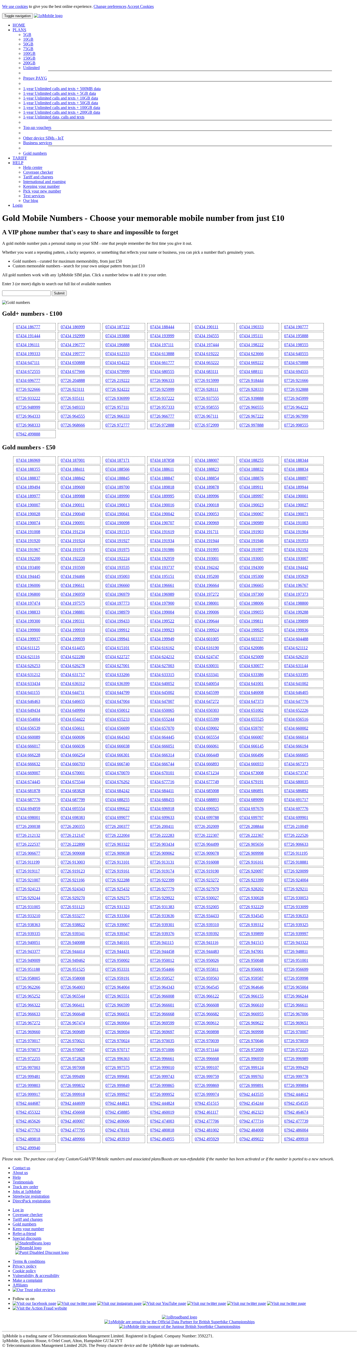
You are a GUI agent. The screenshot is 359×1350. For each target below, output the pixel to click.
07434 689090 (251, 799)
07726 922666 (28, 389)
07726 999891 (251, 1085)
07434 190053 (207, 514)
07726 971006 (162, 1049)
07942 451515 (207, 1103)
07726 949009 (28, 960)
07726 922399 (162, 880)
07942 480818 (162, 1130)
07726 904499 (207, 844)
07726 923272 (207, 880)
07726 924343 (73, 889)
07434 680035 (296, 782)
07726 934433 (207, 915)
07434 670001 (73, 773)
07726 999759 (207, 1076)
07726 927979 (207, 889)
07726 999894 (296, 1085)
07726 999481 (28, 1076)
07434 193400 (28, 567)
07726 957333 (162, 407)
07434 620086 (251, 648)
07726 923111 (72, 389)
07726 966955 (251, 1014)
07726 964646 (251, 987)
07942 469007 (73, 1121)
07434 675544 (73, 782)
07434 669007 (28, 773)
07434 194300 (251, 567)
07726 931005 (28, 907)
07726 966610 (251, 1005)
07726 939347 (117, 933)
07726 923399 (251, 880)
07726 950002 (117, 960)
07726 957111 (117, 407)
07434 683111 (206, 371)
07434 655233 (117, 719)
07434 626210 (296, 657)
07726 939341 (73, 933)
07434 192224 (117, 558)
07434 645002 (162, 692)
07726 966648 (73, 1014)
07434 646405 (296, 692)
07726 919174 (162, 871)
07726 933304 (117, 915)
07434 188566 (117, 469)
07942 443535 (251, 1094)
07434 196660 (117, 585)
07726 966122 (207, 996)
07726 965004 (296, 987)
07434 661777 (162, 362)
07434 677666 (73, 371)
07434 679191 (251, 782)
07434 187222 (117, 327)
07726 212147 (73, 835)
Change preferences (110, 6)
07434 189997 (251, 496)
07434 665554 (207, 737)
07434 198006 (251, 603)
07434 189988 (73, 496)
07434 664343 (117, 737)
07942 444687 (28, 1103)
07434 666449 (207, 755)
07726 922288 (117, 880)
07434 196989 (162, 594)
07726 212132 (28, 835)
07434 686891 (251, 790)
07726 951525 (73, 969)
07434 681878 (28, 790)
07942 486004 (296, 1130)
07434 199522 (162, 621)
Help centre (32, 167)
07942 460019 (162, 1112)
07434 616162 (162, 648)
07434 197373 (296, 594)
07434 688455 (162, 799)
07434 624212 (162, 657)
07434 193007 (296, 558)
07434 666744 (162, 764)
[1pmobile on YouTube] (164, 1303)
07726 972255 (28, 1058)
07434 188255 (251, 460)
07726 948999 (28, 407)
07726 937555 (207, 398)
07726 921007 (28, 880)
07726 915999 (207, 380)
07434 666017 (28, 746)
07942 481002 (207, 1130)
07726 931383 (162, 907)
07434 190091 (73, 523)
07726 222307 (207, 835)
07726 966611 (296, 1005)
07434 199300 (28, 621)
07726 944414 (73, 951)
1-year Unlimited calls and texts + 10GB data (60, 98)
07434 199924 (207, 630)
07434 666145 (251, 746)
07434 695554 (73, 808)
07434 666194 (296, 746)
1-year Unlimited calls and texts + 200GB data (61, 112)
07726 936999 (117, 398)
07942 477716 (251, 1121)
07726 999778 (296, 1076)
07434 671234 (207, 773)
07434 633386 (251, 674)
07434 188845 (117, 478)
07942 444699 (73, 1103)
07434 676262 (117, 782)
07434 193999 (162, 336)
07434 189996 (207, 496)
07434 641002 (296, 683)
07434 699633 (162, 817)
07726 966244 (296, 996)
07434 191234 (73, 531)
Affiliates (20, 1285)
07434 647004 (117, 701)
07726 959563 (207, 978)
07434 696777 (28, 380)
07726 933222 (28, 398)
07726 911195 (296, 853)
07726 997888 (251, 425)
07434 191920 (28, 540)
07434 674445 (28, 782)
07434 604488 (296, 639)
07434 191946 (251, 540)
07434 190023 (251, 505)
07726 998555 (296, 425)
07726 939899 (251, 933)
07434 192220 (73, 558)
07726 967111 (206, 416)
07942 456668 (73, 1112)
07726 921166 (73, 880)
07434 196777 (73, 344)
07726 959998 (296, 978)
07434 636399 (117, 683)
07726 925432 (117, 889)
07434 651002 (251, 710)
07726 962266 (28, 987)
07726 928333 (251, 389)
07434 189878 (207, 487)
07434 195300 (251, 576)
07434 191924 (73, 540)
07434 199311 (73, 621)
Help (17, 1177)
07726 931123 (73, 907)
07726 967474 (73, 1023)
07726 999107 (207, 1067)
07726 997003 (28, 1067)
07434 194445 (28, 576)
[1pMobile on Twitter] (76, 1303)
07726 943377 (28, 951)
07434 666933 (251, 764)
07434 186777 (28, 327)
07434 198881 (73, 612)
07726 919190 (207, 871)
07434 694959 (28, 808)
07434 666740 (117, 764)
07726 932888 (296, 389)
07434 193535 (117, 567)
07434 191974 (73, 549)
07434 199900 (28, 630)
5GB (27, 34)
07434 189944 (296, 487)
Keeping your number (41, 186)
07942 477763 (28, 1130)
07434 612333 (117, 353)
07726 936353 (296, 915)
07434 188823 (207, 469)
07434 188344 (296, 460)
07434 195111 (251, 336)
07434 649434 (28, 710)
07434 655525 (251, 719)
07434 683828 (73, 790)
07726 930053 (296, 898)
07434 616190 (207, 648)
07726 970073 (28, 1049)
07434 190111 (206, 327)
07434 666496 (251, 755)
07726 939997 (296, 933)
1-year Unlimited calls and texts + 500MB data (62, 88)
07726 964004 (117, 987)
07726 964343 (162, 987)
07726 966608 (207, 1005)
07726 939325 (296, 924)
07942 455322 (28, 1112)
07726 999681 (117, 1076)
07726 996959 (251, 1058)
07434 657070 (162, 728)
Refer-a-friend (24, 1233)
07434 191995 (207, 549)
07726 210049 (296, 826)
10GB (28, 39)
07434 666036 (73, 746)
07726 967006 (296, 1014)
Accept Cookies (140, 6)
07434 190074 (28, 523)
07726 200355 (73, 826)
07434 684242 (117, 790)
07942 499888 (28, 434)
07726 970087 (73, 1049)
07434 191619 (162, 531)
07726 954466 (162, 969)
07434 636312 (73, 683)
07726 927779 (162, 889)
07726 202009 (207, 826)
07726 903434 (162, 844)
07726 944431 (117, 951)
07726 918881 (296, 862)
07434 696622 (117, 808)
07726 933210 (28, 915)
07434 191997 (251, 549)
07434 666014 (296, 737)
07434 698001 (28, 817)
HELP (18, 162)
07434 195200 (207, 576)
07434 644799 (117, 692)
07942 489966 (73, 1139)
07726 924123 (28, 889)
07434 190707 (162, 523)
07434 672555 (28, 371)
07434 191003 (296, 523)
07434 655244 (162, 719)
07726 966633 (28, 1014)
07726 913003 (73, 862)
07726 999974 (207, 1094)
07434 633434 (28, 683)
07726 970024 (117, 1041)
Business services (37, 143)
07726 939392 (207, 933)
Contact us (21, 1168)
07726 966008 (162, 996)
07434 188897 (296, 478)
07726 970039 (207, 1041)
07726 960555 (251, 407)
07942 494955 (162, 1139)
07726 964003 (73, 987)
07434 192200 (28, 558)
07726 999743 (162, 1076)
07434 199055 (251, 612)
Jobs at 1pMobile (27, 1191)
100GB (29, 53)
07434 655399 (207, 719)
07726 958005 (28, 978)
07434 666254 (73, 755)
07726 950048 (251, 960)
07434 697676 (251, 808)
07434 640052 (162, 683)
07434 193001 (207, 558)
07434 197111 (162, 344)
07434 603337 (251, 639)
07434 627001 (117, 665)
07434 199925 (251, 630)
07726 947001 (251, 951)
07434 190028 (28, 514)
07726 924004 (296, 880)
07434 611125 (28, 648)
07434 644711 (73, 692)
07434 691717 (296, 799)
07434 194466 (73, 576)
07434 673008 (251, 773)
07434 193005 (251, 558)
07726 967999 (296, 416)
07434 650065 (162, 710)
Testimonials (23, 1182)
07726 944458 (162, 951)
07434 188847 (162, 478)
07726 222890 (73, 844)
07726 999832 (73, 1085)
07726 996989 (296, 1058)
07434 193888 (117, 336)
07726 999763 (251, 1076)
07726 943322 (296, 942)
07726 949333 (73, 407)
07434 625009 (251, 657)
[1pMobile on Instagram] (119, 1303)
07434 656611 (73, 728)
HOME (19, 25)
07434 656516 (296, 719)
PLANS (19, 30)
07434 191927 (117, 540)
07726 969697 (162, 1032)
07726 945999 (296, 398)
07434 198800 (296, 603)
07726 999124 (251, 1067)
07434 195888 (296, 336)
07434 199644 (207, 621)
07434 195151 (162, 576)
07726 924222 (117, 389)
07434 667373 (296, 764)
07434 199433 (117, 621)
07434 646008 (251, 692)
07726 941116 (206, 942)
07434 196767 (296, 585)
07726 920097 (251, 871)
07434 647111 (28, 362)
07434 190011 (73, 505)
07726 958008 (73, 978)
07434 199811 (251, 621)
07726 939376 (162, 933)
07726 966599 (117, 1005)
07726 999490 (73, 1076)
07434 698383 (73, 817)
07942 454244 (251, 1103)
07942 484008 (251, 1130)
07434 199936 (296, 630)
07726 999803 (28, 1085)
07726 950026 (207, 960)
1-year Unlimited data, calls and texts (53, 117)
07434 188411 (73, 469)
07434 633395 (296, 674)
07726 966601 (162, 1005)
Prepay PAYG (35, 78)
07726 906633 (296, 844)
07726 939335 (28, 933)
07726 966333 (117, 416)
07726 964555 (73, 416)
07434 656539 (28, 728)
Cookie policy (24, 1271)
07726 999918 (73, 1094)
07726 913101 (117, 862)
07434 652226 (296, 710)
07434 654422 (73, 719)
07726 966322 (28, 1005)
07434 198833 (28, 612)
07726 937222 (162, 398)
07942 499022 (251, 1139)
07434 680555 (162, 371)
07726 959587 (251, 978)
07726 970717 (117, 1049)
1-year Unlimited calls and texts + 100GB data (61, 107)
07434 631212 (28, 674)
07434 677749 (207, 782)
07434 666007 (251, 737)
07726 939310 (207, 924)
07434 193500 (73, 567)
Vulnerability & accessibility (36, 1275)
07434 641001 (251, 683)
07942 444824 (162, 1103)
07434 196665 (251, 585)
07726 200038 (28, 826)
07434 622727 (117, 657)
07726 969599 (162, 1023)
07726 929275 (117, 898)
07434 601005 (207, 639)
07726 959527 (162, 978)
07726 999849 (117, 1085)
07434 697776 (296, 808)
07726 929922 (162, 898)
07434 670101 (162, 773)
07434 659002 (207, 728)
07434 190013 (117, 505)
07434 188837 (28, 478)
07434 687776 (28, 799)
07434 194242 (207, 567)
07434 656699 (117, 728)
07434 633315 (162, 674)
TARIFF (20, 158)
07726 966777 (162, 416)
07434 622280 (73, 657)
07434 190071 (296, 514)
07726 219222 (117, 380)
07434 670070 (117, 773)
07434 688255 (117, 799)
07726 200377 (117, 826)
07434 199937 (28, 639)
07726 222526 (296, 835)
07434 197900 (162, 603)
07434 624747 (207, 657)
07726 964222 (296, 407)
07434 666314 (162, 755)
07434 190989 (251, 523)
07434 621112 (296, 648)
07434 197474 (28, 603)
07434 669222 (251, 362)
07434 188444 (162, 327)
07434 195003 (117, 576)
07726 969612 (207, 1023)
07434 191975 (117, 549)
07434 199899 (296, 621)
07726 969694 (117, 1032)
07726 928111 (206, 389)
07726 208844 (251, 826)
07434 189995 (162, 496)
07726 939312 (251, 924)
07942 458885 (117, 1112)
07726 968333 (28, 425)
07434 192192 (296, 549)
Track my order (25, 1187)
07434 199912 (117, 630)
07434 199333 (28, 353)
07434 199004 (162, 612)
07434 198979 (117, 612)
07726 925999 (162, 389)
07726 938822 (73, 924)
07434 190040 (73, 514)
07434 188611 (162, 469)
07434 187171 (117, 460)
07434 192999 (73, 336)
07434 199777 (73, 353)
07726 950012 (162, 960)
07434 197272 (207, 594)
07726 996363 (117, 1058)
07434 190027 (296, 505)
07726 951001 (296, 960)
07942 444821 (117, 1103)
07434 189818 (162, 487)
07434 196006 (28, 585)
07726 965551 (117, 996)
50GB (28, 44)
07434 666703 (73, 764)
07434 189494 (28, 487)
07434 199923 (162, 630)
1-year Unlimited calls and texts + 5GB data (59, 93)
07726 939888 (251, 398)
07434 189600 (73, 487)
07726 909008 (73, 853)
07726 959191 (117, 978)
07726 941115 (162, 942)
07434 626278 (73, 665)
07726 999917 (28, 1094)
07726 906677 (28, 853)
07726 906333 (162, 380)
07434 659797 (251, 728)
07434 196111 (28, 344)
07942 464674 (296, 1112)
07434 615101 (117, 648)
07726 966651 (117, 1014)
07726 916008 (207, 862)
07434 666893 (207, 764)
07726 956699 (296, 969)
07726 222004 (117, 835)
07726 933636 (162, 915)
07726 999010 (162, 1067)
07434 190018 (207, 505)
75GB (28, 48)
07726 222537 (28, 844)
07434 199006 (207, 612)
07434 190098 (117, 523)
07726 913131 (162, 862)
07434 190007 (28, 505)
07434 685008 (207, 790)
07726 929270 (73, 898)
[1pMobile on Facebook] (34, 1303)
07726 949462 (73, 960)
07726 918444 (251, 380)
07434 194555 (207, 336)
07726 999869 (207, 1085)
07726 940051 (28, 942)
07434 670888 (296, 362)
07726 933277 (73, 915)
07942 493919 (117, 1139)
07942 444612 (296, 1094)
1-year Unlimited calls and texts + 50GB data (60, 103)
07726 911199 (28, 862)
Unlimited (31, 67)
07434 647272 (207, 701)
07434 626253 (28, 665)
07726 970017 (28, 1041)
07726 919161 (117, 871)
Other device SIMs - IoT (43, 138)
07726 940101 (117, 942)
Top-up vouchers (37, 127)
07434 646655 (73, 701)
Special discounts (27, 1238)
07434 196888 (117, 344)
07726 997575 (117, 1067)
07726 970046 (251, 1041)
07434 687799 (73, 799)
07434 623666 (251, 353)
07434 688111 (251, 371)
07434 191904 (296, 531)
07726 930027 (207, 898)
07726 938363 (28, 924)
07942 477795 (73, 1130)
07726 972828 (73, 1058)
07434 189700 (117, 487)
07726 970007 (296, 1032)
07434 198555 (296, 344)
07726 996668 (207, 1058)
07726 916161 (251, 862)
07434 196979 (117, 594)
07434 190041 (117, 514)
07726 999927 (117, 1094)
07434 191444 (28, 336)
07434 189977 (28, 496)
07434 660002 (296, 728)
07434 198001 (207, 603)
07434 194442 (296, 567)
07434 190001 (296, 496)
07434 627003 (162, 665)
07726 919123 (73, 871)
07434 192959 (162, 558)
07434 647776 (296, 701)
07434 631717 (73, 674)
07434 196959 (73, 594)
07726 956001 (251, 969)
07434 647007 (162, 701)
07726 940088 (73, 942)
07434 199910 (73, 630)
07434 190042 (162, 514)
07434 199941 (117, 639)
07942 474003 (162, 1121)
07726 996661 (162, 1058)
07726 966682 (207, 1014)
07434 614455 (73, 648)
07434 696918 (162, 808)
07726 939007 (117, 924)
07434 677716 (162, 782)
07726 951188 (28, 969)
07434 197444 (207, 344)
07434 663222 (207, 362)
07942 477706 (207, 1121)
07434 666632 (28, 764)
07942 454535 (296, 1103)
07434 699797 (251, 817)
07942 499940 (28, 1148)
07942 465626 (28, 1121)
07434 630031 (207, 665)
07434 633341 (207, 674)
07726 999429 (296, 1067)
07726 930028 (251, 898)
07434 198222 (251, 344)
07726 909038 (117, 853)
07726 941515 (251, 942)
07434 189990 (117, 496)
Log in (18, 1210)
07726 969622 (251, 1023)
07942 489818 (28, 1139)
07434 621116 (28, 657)
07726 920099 (296, 871)
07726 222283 (162, 835)
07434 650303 (207, 710)
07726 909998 (251, 853)
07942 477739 (296, 1121)
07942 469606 (117, 1121)
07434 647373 (251, 701)
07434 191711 (207, 531)
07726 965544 (73, 996)
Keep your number (28, 1229)
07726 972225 (296, 1049)
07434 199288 (296, 612)
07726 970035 (162, 1041)
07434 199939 (73, 639)
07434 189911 (251, 487)
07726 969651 (296, 1023)
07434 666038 (117, 746)
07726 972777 (117, 425)
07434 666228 (28, 755)
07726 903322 (117, 844)
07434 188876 (251, 478)
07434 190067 (251, 514)
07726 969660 (28, 1032)
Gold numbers (35, 153)
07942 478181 (117, 1130)
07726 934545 (251, 915)
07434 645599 (207, 692)
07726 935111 (72, 398)
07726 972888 (162, 425)
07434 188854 (207, 478)
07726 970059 (296, 1041)
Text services (34, 196)
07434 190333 (251, 327)
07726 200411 (162, 826)
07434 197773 (117, 603)
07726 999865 (162, 1085)
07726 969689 (73, 1032)
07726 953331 (117, 969)
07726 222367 (251, 835)
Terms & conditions (29, 1261)
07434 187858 (162, 460)
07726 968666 (73, 425)
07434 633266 (117, 674)
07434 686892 (296, 790)
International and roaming (44, 181)
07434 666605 (296, 755)
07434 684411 (162, 790)
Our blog (30, 200)
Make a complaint (27, 1280)
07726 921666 (296, 380)
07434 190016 (162, 505)
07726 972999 (207, 425)
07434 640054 (207, 683)
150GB (29, 58)
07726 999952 (162, 1094)
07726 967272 (28, 1023)
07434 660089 (28, 737)
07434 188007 (207, 460)
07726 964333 (28, 416)
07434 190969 (207, 523)
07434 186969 (28, 460)
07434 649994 (73, 710)
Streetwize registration (31, 1196)
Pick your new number (42, 191)
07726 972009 (251, 1049)
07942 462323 (251, 1112)
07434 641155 (28, 692)
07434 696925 (207, 808)
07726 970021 (73, 1041)
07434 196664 (207, 585)
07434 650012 (117, 710)
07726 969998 (251, 1032)
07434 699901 (296, 817)
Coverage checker (38, 172)
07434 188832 (251, 469)
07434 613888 (162, 353)
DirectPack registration (31, 1201)
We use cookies (15, 6)
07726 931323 (117, 907)
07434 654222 (117, 362)
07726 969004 (117, 1023)
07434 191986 (162, 549)
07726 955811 (207, 969)
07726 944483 (207, 951)
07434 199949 (162, 639)
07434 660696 (73, 737)
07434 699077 (117, 817)
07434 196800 (28, 594)
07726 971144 (207, 1049)
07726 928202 (251, 889)
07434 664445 (162, 737)
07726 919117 (28, 871)
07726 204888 (73, 380)
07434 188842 (73, 478)
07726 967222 (251, 416)
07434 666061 (207, 746)
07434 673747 (296, 773)
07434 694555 (296, 371)
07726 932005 (207, 907)
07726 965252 (28, 996)
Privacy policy (25, 1266)
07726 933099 (296, 907)
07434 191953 (296, 540)
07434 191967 (28, 549)
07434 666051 (162, 746)
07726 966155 (251, 996)
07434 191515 (117, 531)
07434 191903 (251, 531)
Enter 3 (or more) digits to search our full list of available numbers (56, 284)
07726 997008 (73, 1067)
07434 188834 (296, 469)
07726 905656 (251, 844)
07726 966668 (162, 1014)
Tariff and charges (38, 177)
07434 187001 (73, 460)
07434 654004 (28, 719)
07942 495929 (207, 1139)
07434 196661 (162, 585)
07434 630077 (251, 665)
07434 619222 (207, 353)
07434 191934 (162, 540)
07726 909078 (207, 853)
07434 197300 (251, 594)
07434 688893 (207, 799)
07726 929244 (28, 898)
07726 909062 (162, 853)
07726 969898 (207, 1032)
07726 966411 (73, 1005)
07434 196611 (73, 585)
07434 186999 (73, 327)
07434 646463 (28, 701)
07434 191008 (28, 531)
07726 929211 (296, 889)
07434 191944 (207, 540)
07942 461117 (206, 1112)
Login (18, 205)
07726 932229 (251, 907)
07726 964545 (207, 987)
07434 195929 (296, 576)
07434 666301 (117, 755)
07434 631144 (296, 665)
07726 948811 (296, 951)
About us (20, 1172)
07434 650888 (73, 362)
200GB (29, 63)
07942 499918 (296, 1139)
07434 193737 (162, 567)
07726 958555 (207, 407)
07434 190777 (296, 327)
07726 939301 (162, 924)
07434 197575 (73, 603)
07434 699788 (207, 817)
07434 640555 (296, 353)
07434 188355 (28, 469)
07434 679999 (117, 371)
